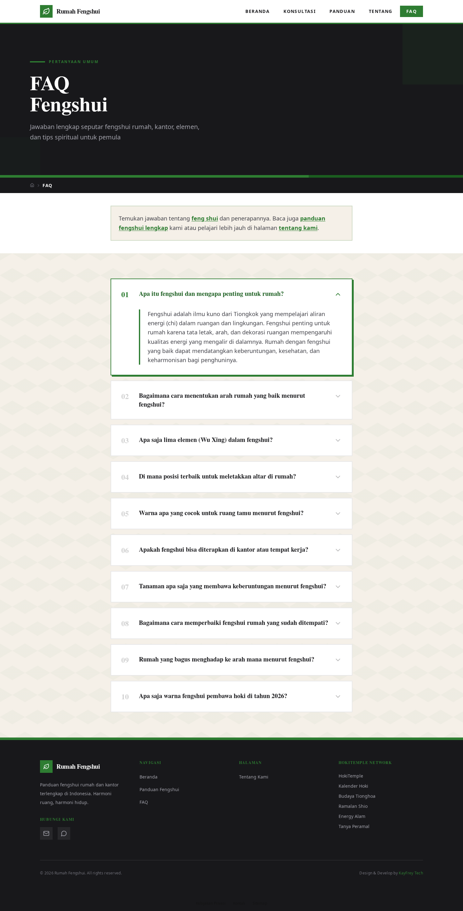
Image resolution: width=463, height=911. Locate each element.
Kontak (239, 903)
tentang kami (298, 228)
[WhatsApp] (64, 833)
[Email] (46, 833)
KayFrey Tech (411, 873)
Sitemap (260, 903)
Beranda (257, 11)
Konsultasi (299, 11)
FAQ (411, 11)
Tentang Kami (253, 777)
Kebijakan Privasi (211, 903)
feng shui (204, 218)
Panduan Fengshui (159, 789)
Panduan (342, 11)
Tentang (380, 11)
